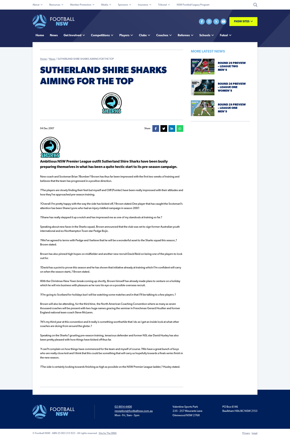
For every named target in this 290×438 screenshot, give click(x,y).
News (52, 59)
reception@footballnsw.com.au (134, 411)
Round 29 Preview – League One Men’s (232, 108)
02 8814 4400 (123, 406)
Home (43, 59)
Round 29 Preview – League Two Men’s (232, 66)
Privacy (246, 433)
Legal (254, 433)
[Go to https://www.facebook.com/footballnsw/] (202, 21)
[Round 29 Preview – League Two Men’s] (202, 66)
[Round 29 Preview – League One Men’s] (202, 108)
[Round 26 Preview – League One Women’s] (202, 87)
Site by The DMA (108, 433)
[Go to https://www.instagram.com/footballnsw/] (209, 21)
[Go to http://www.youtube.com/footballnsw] (223, 21)
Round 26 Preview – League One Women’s (232, 87)
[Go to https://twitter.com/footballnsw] (216, 21)
